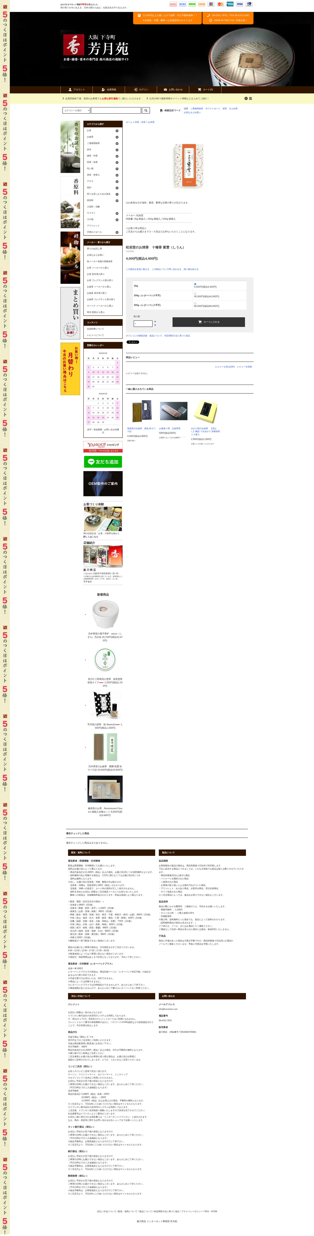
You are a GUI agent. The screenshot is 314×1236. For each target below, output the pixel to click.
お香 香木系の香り (96, 274)
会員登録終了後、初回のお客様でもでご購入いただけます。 (104, 98)
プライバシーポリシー (192, 1211)
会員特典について (95, 329)
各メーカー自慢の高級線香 (100, 261)
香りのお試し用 (94, 249)
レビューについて (95, 335)
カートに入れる (212, 321)
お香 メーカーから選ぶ (98, 268)
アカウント (79, 89)
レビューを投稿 (244, 366)
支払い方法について (106, 1211)
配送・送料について (127, 1211)
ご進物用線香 (196, 108)
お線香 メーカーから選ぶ (99, 287)
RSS (207, 1211)
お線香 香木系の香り (97, 293)
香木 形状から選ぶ (96, 312)
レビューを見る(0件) (225, 366)
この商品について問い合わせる (166, 269)
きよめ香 (233, 108)
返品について (155, 335)
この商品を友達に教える (137, 269)
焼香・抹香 (140, 122)
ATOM (214, 1211)
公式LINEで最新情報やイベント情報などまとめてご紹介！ (179, 98)
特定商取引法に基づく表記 (177, 335)
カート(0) (208, 89)
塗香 (225, 108)
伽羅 (186, 108)
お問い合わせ (176, 89)
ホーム (129, 122)
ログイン (143, 89)
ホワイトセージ (212, 108)
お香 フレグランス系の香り (100, 280)
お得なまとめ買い (192, 112)
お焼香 (151, 122)
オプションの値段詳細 (136, 335)
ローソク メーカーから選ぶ (100, 306)
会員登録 (111, 89)
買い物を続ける (191, 269)
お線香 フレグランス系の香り (101, 299)
